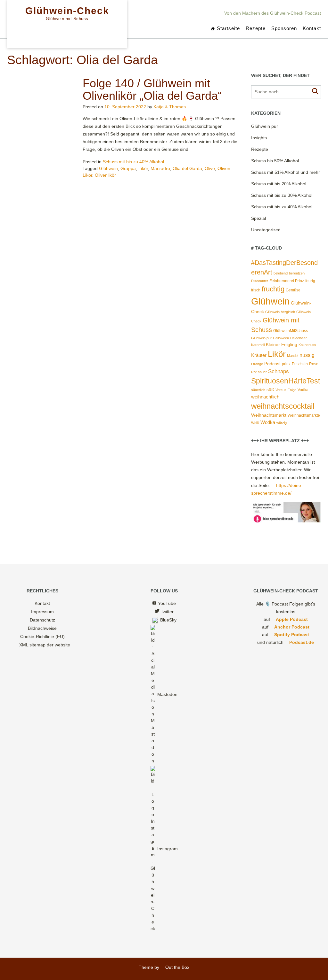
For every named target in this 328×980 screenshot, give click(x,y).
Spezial (258, 218)
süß (270, 389)
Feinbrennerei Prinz (286, 281)
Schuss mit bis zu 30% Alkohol (281, 195)
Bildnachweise (42, 628)
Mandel (292, 356)
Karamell (258, 345)
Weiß (255, 423)
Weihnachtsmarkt (268, 415)
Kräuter (258, 355)
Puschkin (300, 364)
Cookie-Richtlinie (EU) (42, 636)
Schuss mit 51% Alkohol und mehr (285, 172)
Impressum (42, 611)
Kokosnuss (307, 345)
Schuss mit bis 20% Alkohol (278, 183)
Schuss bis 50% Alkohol (275, 160)
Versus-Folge (285, 390)
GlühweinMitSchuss (290, 330)
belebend (281, 273)
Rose (313, 364)
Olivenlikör (105, 175)
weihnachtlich (265, 396)
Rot (254, 372)
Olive (210, 168)
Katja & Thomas (169, 106)
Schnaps (278, 371)
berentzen (297, 273)
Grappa (128, 168)
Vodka (303, 390)
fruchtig (273, 289)
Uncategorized (266, 229)
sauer (262, 372)
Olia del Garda (187, 168)
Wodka (267, 422)
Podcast (272, 363)
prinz (286, 364)
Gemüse (293, 290)
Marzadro (160, 168)
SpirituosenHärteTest (285, 381)
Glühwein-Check (67, 11)
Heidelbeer (298, 338)
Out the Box (177, 967)
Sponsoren (284, 28)
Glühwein (108, 168)
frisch (255, 290)
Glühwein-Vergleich (280, 312)
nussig (307, 355)
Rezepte (256, 28)
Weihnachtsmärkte (304, 415)
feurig (310, 281)
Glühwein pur (264, 126)
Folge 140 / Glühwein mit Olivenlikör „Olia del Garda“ (152, 90)
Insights (259, 137)
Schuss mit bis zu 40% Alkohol (133, 161)
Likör (143, 168)
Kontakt (312, 28)
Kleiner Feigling (281, 344)
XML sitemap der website (44, 644)
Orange (257, 364)
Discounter (259, 281)
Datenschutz (42, 619)
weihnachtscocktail (282, 406)
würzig (281, 423)
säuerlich (258, 390)
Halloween (281, 338)
